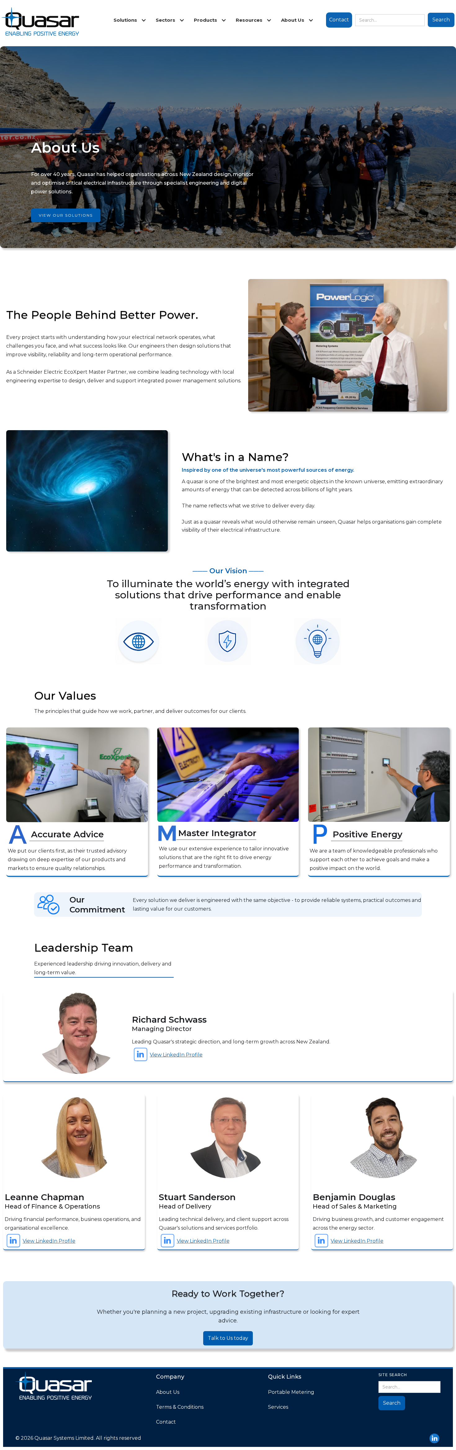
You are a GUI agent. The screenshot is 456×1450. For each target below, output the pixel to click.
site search (392, 1374)
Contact (339, 20)
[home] (40, 23)
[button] (128, 20)
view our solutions (66, 215)
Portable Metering (291, 1392)
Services (278, 1407)
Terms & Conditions (179, 1407)
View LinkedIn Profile (176, 1055)
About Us (167, 1392)
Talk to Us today (228, 1338)
